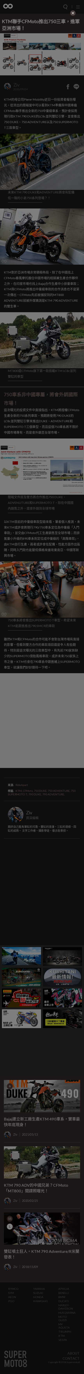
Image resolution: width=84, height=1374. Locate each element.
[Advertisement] (42, 44)
